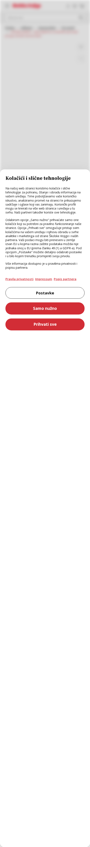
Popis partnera (65, 279)
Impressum (43, 279)
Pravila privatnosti (19, 279)
